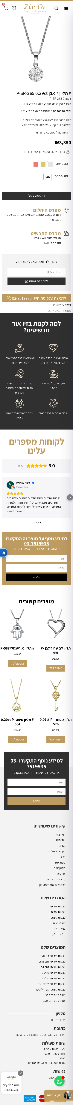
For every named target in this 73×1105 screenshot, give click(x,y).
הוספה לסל (36, 195)
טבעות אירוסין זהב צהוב (52, 961)
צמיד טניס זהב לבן (55, 995)
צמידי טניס (59, 923)
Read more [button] (14, 511)
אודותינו (61, 840)
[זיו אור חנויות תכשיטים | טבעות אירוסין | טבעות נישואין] (35, 8)
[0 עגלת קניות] (6, 8)
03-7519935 (58, 1020)
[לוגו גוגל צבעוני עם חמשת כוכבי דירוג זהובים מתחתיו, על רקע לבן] (11, 1077)
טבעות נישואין (58, 918)
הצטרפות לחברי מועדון (52, 885)
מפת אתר (60, 862)
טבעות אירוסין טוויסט (54, 973)
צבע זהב (62, 163)
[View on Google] (10, 485)
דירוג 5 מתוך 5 (11, 1085)
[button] (66, 8)
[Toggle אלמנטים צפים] (59, 1081)
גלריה (62, 846)
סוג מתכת (61, 176)
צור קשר (61, 874)
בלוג (63, 857)
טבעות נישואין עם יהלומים (51, 989)
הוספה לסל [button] (55, 668)
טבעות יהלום (58, 912)
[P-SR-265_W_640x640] (36, 52)
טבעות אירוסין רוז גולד (53, 956)
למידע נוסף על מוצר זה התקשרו (36, 540)
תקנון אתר (60, 868)
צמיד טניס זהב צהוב (54, 1001)
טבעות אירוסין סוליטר (53, 978)
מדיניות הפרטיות (56, 879)
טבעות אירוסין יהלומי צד (52, 984)
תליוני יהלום (54, 310)
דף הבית (61, 834)
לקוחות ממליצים (56, 851)
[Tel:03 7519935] (14, 8)
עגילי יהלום (59, 929)
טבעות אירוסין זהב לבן (53, 967)
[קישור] (56, 8)
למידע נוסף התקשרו (36, 763)
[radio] (50, 164)
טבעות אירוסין (58, 906)
